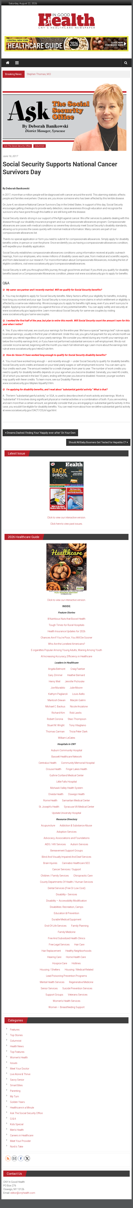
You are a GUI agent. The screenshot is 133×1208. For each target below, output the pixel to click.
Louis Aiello (78, 694)
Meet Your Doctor (19, 1068)
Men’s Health (17, 1129)
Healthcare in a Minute (22, 1107)
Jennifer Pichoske (74, 681)
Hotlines (76, 963)
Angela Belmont (56, 669)
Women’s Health (19, 1057)
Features (15, 1029)
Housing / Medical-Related (79, 969)
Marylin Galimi (78, 700)
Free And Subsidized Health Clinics (66, 938)
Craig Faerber (77, 669)
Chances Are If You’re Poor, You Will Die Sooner (66, 637)
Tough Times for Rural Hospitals (66, 625)
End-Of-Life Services (55, 925)
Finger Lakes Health (76, 769)
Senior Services (49, 988)
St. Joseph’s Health (49, 806)
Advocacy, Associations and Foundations (67, 838)
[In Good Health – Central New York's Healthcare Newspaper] (8, 62)
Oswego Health (76, 794)
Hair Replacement (51, 950)
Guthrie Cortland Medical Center (67, 775)
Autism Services (79, 844)
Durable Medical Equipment (66, 919)
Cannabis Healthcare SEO (76, 863)
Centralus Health (47, 762)
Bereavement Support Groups (66, 850)
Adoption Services (67, 831)
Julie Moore (76, 687)
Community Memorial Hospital (78, 762)
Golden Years (17, 1102)
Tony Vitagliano (77, 725)
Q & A (13, 1118)
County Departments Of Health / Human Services (66, 882)
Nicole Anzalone (79, 706)
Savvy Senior (17, 1079)
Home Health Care (76, 957)
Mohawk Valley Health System (66, 788)
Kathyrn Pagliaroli (58, 694)
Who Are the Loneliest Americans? (66, 643)
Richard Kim (58, 712)
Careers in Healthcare (21, 1135)
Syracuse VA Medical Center (79, 806)
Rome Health (50, 800)
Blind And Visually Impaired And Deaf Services (66, 856)
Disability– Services (66, 894)
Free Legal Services (59, 944)
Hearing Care (54, 957)
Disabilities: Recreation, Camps (66, 907)
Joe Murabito (58, 687)
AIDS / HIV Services (55, 844)
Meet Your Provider (20, 1141)
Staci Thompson (77, 719)
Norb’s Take (16, 1146)
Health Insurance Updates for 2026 (66, 631)
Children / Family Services (55, 875)
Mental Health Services (52, 982)
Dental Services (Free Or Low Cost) (66, 888)
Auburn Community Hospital (66, 750)
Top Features (17, 1052)
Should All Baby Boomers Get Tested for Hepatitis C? (97, 442)
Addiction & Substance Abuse (76, 825)
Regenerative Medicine (81, 982)
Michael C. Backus (55, 706)
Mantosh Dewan (56, 700)
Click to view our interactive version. (66, 517)
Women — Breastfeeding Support (66, 1007)
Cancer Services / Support (66, 869)
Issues (13, 1063)
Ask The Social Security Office (17, 146)
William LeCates (66, 737)
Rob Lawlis (76, 712)
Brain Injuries (50, 863)
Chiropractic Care (82, 875)
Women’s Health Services (66, 1001)
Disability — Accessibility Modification (66, 900)
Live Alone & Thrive (20, 1074)
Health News (17, 1046)
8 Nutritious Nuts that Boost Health (66, 618)
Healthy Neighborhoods (78, 950)
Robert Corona (55, 719)
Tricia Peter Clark (78, 731)
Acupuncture (48, 825)
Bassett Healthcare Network (66, 756)
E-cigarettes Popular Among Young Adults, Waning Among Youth (66, 650)
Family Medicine (66, 932)
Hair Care (79, 944)
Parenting (15, 1090)
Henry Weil (54, 681)
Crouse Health (53, 769)
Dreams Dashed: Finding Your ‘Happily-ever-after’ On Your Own (41, 432)
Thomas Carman (55, 731)
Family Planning (79, 925)
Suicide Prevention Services (77, 988)
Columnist (39, 146)
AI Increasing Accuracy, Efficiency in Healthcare (66, 656)
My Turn (14, 1096)
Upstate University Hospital (66, 813)
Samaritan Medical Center (76, 800)
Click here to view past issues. (66, 523)
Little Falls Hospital (66, 781)
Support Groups (54, 994)
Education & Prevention (66, 913)
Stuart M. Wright (55, 725)
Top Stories (16, 1035)
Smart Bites (16, 1085)
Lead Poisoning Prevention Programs (66, 975)
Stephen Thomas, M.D (39, 74)
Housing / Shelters (50, 969)
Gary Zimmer (55, 675)
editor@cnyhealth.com (22, 1192)
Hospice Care (59, 963)
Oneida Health (55, 794)
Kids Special (16, 1124)
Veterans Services (77, 994)
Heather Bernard (76, 675)
